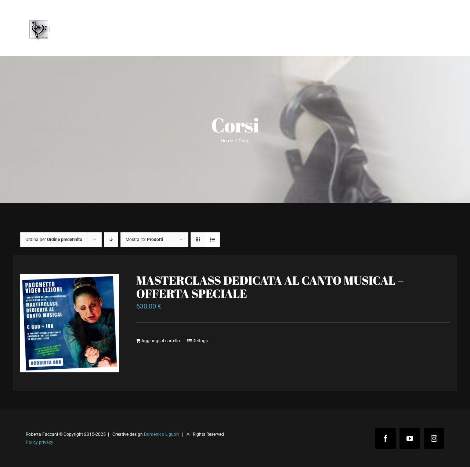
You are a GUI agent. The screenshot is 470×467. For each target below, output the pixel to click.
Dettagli (200, 340)
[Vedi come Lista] (212, 240)
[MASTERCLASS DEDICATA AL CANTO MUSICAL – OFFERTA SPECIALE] (69, 323)
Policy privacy (39, 442)
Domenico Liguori (161, 434)
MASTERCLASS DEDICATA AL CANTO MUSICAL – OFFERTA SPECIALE (270, 286)
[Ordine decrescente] (111, 239)
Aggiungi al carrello (160, 340)
